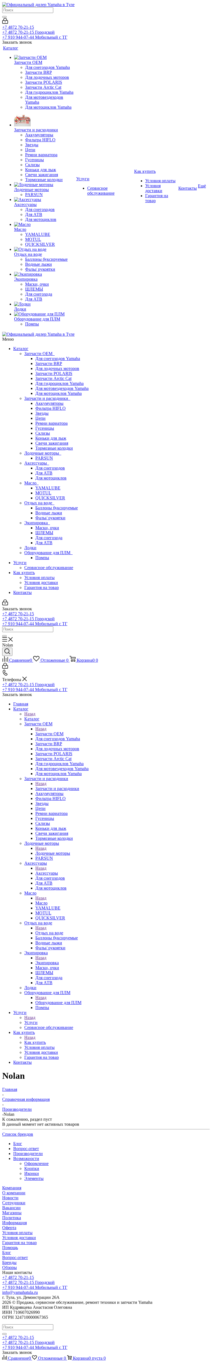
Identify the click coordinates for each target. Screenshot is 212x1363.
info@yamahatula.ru (20, 1292)
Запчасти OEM (39, 353)
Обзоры (9, 1267)
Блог (6, 1252)
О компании (13, 1192)
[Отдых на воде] (44, 249)
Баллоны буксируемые (56, 507)
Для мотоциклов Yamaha (58, 393)
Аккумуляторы (49, 403)
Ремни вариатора (51, 423)
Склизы (42, 433)
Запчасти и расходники (47, 398)
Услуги (19, 562)
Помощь (10, 1247)
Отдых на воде (39, 503)
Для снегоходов (50, 468)
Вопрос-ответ (15, 1257)
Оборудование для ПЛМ (48, 552)
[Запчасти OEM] (44, 57)
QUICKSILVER (50, 498)
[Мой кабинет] (5, 22)
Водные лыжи (48, 512)
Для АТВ (43, 473)
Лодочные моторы (42, 453)
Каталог (20, 348)
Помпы (42, 557)
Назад (29, 714)
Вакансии (11, 1207)
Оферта (9, 1227)
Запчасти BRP (48, 363)
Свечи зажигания (51, 443)
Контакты (22, 592)
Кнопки (31, 1168)
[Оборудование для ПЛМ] (44, 314)
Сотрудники (13, 1202)
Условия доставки (41, 582)
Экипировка (37, 522)
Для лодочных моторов (57, 368)
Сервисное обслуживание (48, 567)
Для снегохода (48, 537)
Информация (14, 1222)
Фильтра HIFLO (50, 408)
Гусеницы (44, 428)
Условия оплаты (39, 577)
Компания (11, 1187)
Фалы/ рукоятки (50, 517)
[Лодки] (44, 304)
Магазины (12, 1212)
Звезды (42, 413)
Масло (31, 483)
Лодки (30, 547)
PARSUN (44, 458)
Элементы (34, 1178)
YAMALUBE (47, 488)
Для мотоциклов (51, 478)
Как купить (24, 572)
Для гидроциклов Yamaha (59, 383)
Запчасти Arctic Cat (53, 378)
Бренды (9, 1262)
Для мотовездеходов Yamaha (62, 388)
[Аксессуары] (44, 199)
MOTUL (43, 493)
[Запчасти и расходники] (44, 118)
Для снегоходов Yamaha (57, 358)
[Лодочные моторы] (44, 184)
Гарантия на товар (41, 587)
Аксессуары (36, 463)
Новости (10, 1197)
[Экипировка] (44, 274)
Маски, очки (47, 527)
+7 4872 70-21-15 (18, 27)
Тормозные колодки (54, 448)
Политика (11, 1217)
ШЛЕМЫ (44, 532)
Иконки (31, 1173)
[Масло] (44, 224)
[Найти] (4, 17)
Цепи (40, 418)
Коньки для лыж (50, 438)
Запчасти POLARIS (53, 373)
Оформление (36, 1163)
